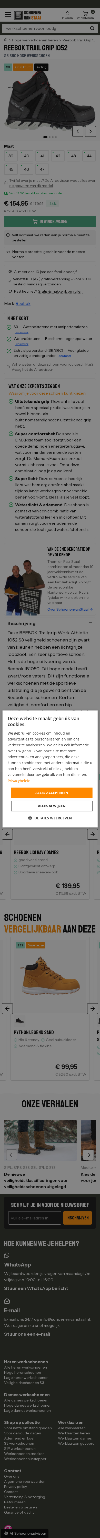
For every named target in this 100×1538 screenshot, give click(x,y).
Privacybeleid (19, 780)
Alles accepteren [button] (51, 792)
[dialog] (50, 768)
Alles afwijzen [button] (52, 806)
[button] (50, 818)
